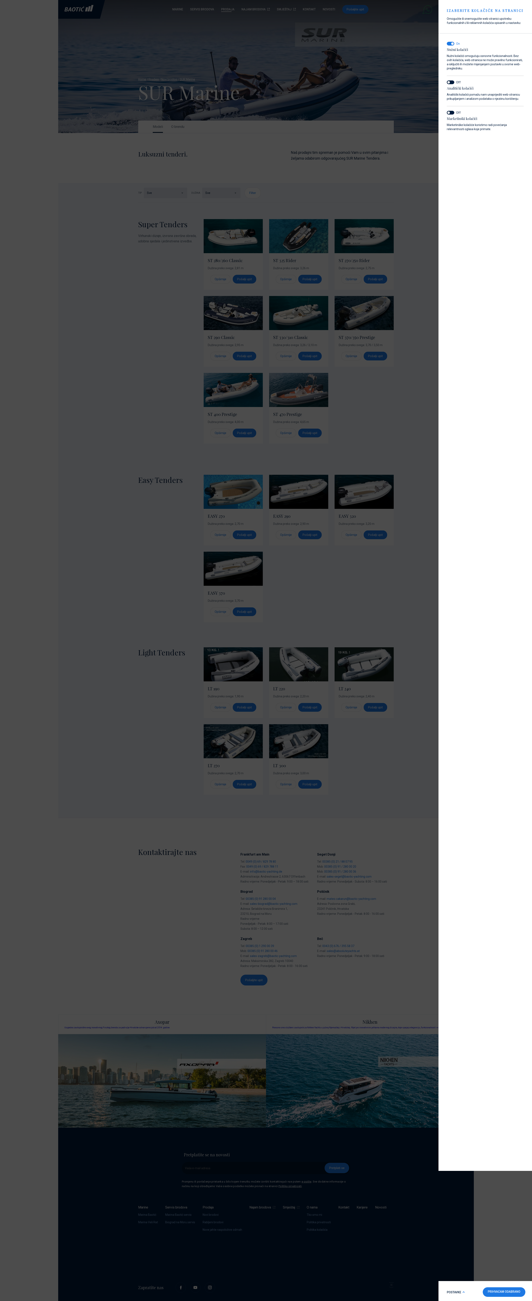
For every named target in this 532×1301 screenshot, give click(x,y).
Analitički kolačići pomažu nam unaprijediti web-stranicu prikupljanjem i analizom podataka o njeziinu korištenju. (483, 93)
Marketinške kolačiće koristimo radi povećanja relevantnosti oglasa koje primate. (477, 124)
